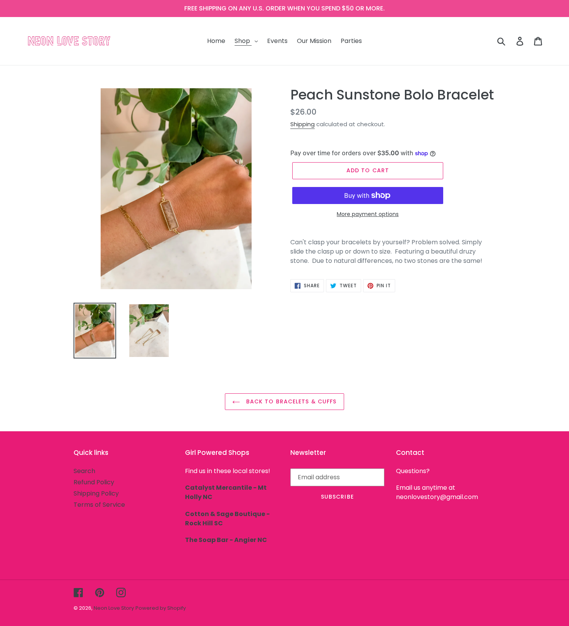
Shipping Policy (96, 493)
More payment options (368, 214)
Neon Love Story (114, 608)
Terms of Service (99, 504)
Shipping (302, 124)
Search (84, 470)
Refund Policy (94, 482)
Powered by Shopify (160, 608)
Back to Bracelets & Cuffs (290, 401)
